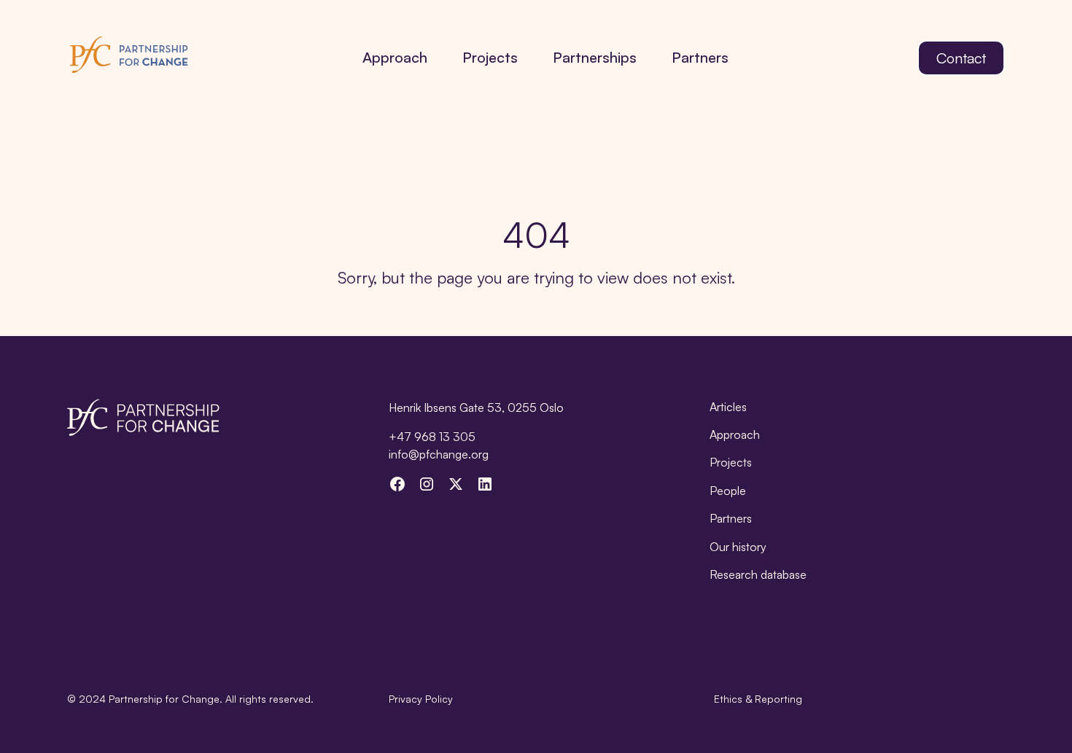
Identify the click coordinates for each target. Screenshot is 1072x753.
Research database (758, 574)
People (728, 490)
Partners (700, 57)
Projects (490, 57)
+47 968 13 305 (432, 436)
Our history (738, 546)
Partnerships (595, 57)
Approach (394, 57)
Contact (961, 58)
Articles (728, 406)
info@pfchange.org (439, 454)
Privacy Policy (421, 698)
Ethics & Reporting (758, 698)
